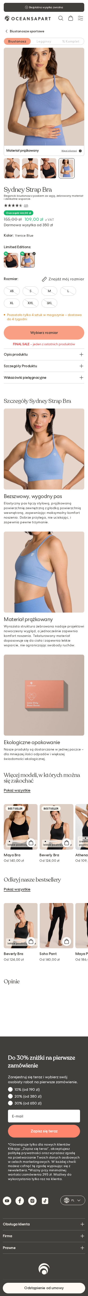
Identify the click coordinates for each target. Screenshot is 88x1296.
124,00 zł (49, 860)
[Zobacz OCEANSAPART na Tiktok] (45, 1201)
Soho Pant (48, 954)
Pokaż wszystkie (17, 791)
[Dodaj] (30, 842)
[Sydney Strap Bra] (12, 168)
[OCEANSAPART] (28, 18)
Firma (7, 1236)
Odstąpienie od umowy (44, 1288)
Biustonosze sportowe (27, 31)
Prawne (9, 1247)
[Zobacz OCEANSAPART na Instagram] (32, 1201)
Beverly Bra (49, 855)
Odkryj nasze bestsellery (32, 880)
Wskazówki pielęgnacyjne (25, 377)
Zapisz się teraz (44, 1131)
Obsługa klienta (16, 1224)
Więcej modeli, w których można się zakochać (42, 778)
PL (72, 1200)
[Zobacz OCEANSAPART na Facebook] (19, 1201)
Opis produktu (16, 354)
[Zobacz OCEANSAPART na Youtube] (7, 1201)
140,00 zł (14, 860)
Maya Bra (12, 855)
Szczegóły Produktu (20, 366)
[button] (61, 18)
